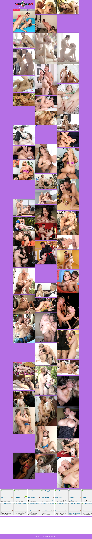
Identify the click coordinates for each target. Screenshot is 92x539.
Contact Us (56, 536)
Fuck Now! (31, 10)
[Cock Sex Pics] (24, 4)
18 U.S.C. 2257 (46, 536)
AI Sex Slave (17, 10)
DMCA (52, 536)
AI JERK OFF (24, 10)
